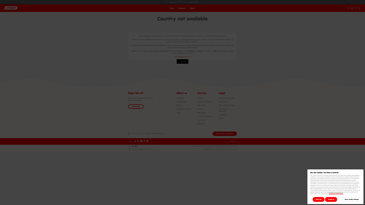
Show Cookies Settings (352, 199)
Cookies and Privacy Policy (336, 194)
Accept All (331, 199)
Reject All (318, 199)
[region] (335, 186)
